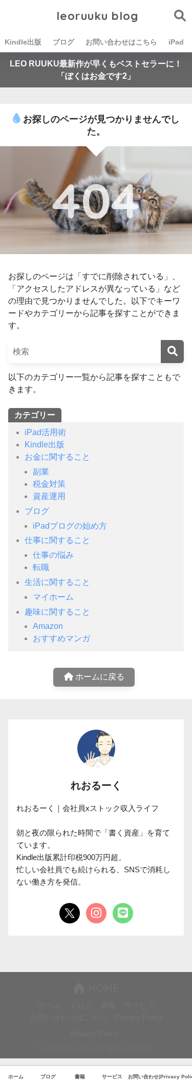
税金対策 (49, 484)
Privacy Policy (139, 1017)
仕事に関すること (57, 540)
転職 (41, 567)
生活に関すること (57, 582)
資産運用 (49, 496)
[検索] (172, 351)
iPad (176, 42)
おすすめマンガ (61, 638)
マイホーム (53, 597)
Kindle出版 (23, 42)
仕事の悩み (53, 555)
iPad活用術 (45, 432)
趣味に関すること (57, 611)
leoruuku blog (97, 15)
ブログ (63, 42)
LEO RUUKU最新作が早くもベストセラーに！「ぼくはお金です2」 (96, 69)
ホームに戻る (98, 676)
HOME (102, 988)
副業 (41, 471)
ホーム (49, 1005)
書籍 (108, 1005)
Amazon (48, 626)
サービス (139, 1005)
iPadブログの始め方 (70, 526)
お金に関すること (57, 456)
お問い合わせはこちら (121, 42)
